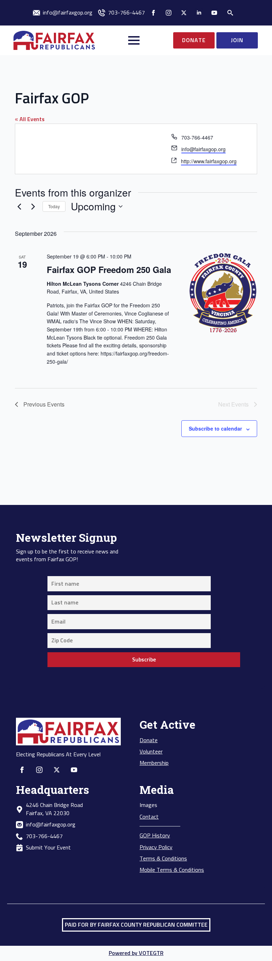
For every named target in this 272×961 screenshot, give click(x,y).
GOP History (155, 835)
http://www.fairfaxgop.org (209, 161)
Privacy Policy (156, 847)
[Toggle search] (230, 13)
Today (54, 206)
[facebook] (153, 13)
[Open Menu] (134, 40)
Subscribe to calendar (215, 428)
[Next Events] (33, 206)
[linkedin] (199, 13)
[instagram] (169, 13)
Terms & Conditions (163, 859)
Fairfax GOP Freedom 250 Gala (109, 269)
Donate (149, 740)
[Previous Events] (19, 206)
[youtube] (214, 13)
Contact (149, 817)
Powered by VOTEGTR (136, 953)
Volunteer (151, 752)
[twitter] (184, 13)
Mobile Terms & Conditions (172, 870)
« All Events (30, 119)
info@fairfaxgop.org (203, 149)
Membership (154, 763)
